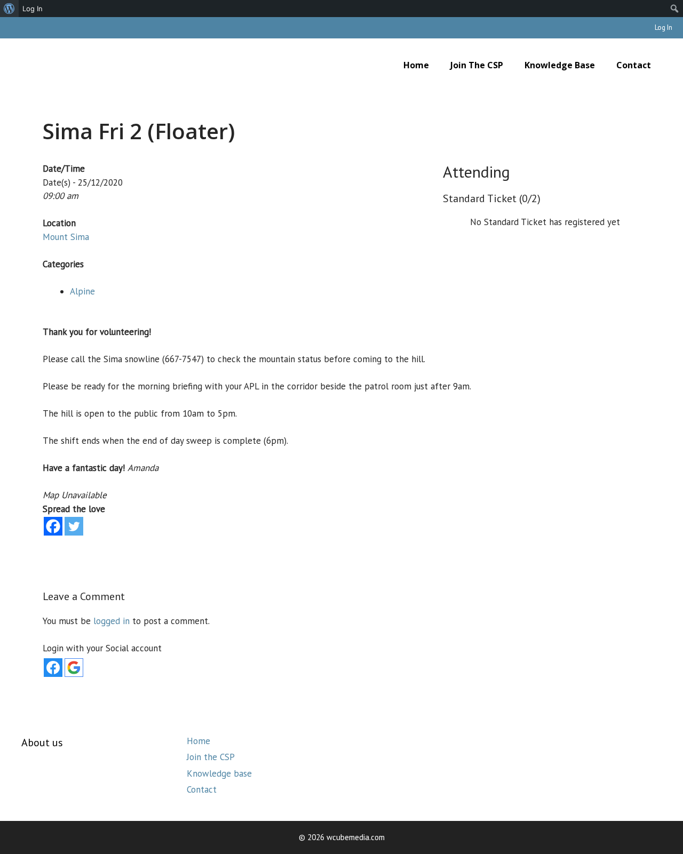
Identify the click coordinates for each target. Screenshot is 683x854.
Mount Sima (66, 237)
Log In (663, 27)
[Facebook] (53, 526)
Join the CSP (476, 65)
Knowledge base (560, 65)
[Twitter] (74, 526)
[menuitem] (9, 8)
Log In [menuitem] (32, 8)
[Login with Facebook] (53, 667)
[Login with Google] (74, 667)
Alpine (82, 291)
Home (416, 65)
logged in (111, 621)
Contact (633, 65)
